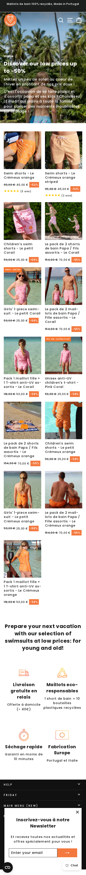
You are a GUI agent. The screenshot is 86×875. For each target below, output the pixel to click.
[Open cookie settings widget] (7, 867)
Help (8, 784)
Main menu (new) (21, 806)
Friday (10, 795)
